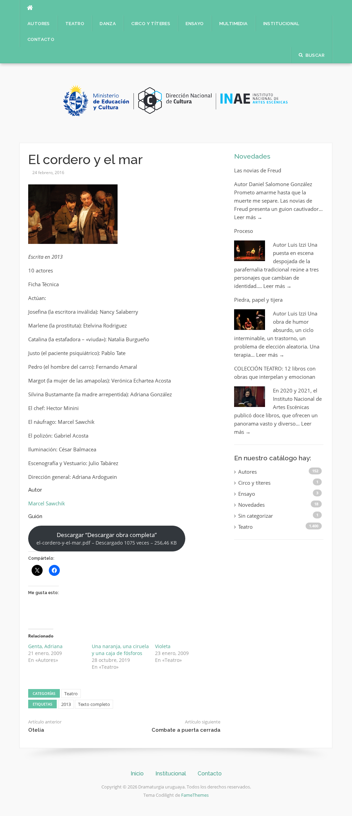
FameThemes (195, 795)
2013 (66, 704)
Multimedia (233, 23)
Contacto (41, 39)
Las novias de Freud (257, 170)
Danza (108, 23)
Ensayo (195, 23)
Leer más (248, 217)
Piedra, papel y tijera (258, 299)
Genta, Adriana (45, 646)
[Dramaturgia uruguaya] (176, 102)
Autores (39, 23)
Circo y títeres (150, 23)
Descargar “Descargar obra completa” (106, 538)
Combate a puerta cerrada (186, 730)
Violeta (162, 646)
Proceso (243, 230)
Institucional (281, 23)
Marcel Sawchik (46, 503)
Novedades (252, 156)
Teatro (74, 23)
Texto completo (94, 704)
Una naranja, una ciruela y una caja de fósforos (120, 649)
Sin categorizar (255, 515)
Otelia (36, 730)
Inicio (137, 773)
